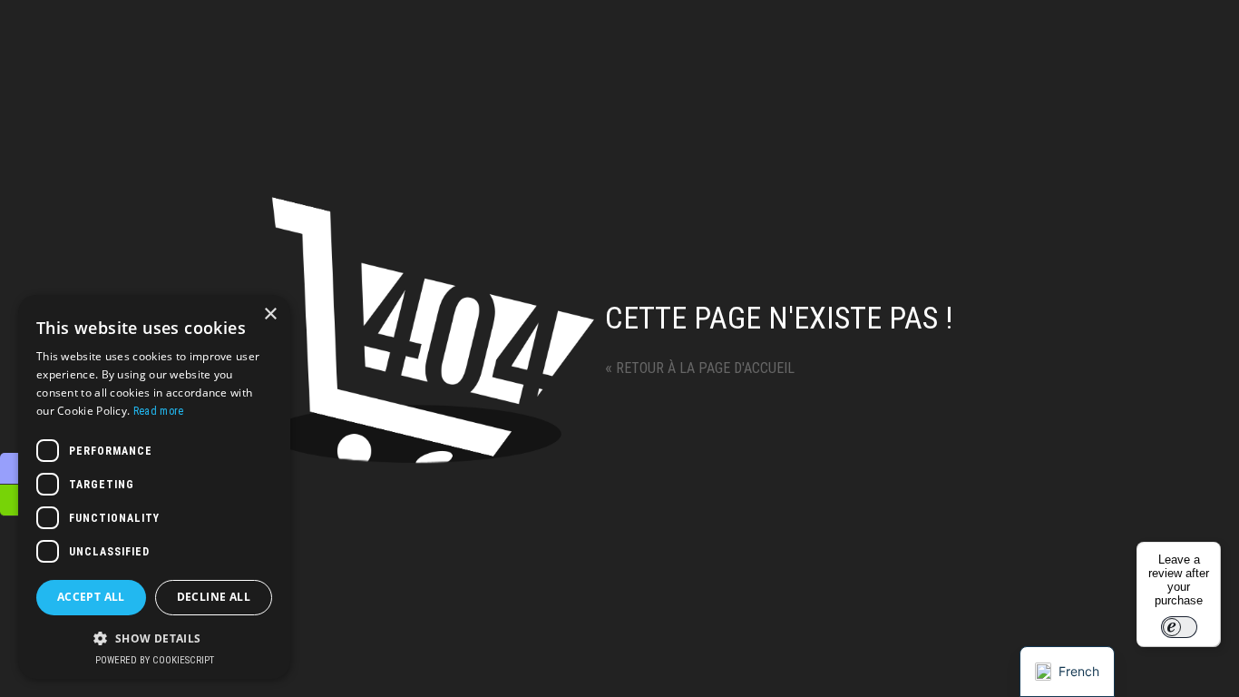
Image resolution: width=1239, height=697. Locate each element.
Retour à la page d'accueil (700, 368)
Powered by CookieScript (154, 660)
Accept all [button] (91, 596)
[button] (154, 637)
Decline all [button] (213, 596)
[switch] (1179, 627)
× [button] (270, 314)
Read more (158, 411)
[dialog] (154, 487)
